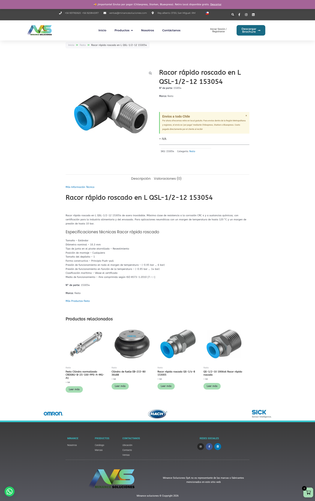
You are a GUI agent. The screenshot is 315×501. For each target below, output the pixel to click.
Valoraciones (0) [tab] (168, 178)
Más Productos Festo (78, 301)
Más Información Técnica (80, 187)
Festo (83, 45)
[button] (232, 14)
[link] (79, 445)
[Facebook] (239, 14)
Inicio (102, 30)
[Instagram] (246, 14)
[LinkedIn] (253, 14)
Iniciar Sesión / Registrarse (218, 30)
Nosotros (147, 30)
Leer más (74, 389)
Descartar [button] (215, 4)
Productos (122, 30)
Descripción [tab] (141, 178)
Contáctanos (171, 30)
